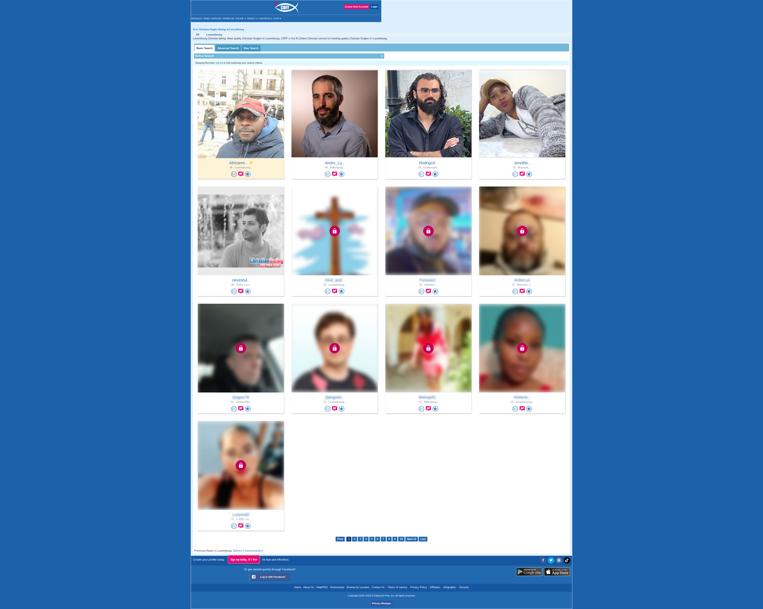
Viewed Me (228, 18)
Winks (206, 18)
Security (464, 587)
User (251, 48)
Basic (205, 48)
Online (239, 18)
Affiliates (435, 587)
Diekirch (237, 550)
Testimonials (337, 587)
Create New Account (356, 6)
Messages (196, 18)
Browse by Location (358, 587)
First (340, 538)
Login (374, 6)
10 (401, 538)
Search (251, 18)
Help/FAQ (321, 587)
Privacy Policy (418, 587)
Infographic (449, 587)
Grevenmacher (253, 550)
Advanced (228, 48)
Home (297, 587)
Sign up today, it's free (243, 559)
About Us (308, 587)
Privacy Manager (381, 603)
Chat (276, 18)
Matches (216, 18)
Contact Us (378, 587)
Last (423, 538)
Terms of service (397, 587)
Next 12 (411, 538)
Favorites (264, 18)
